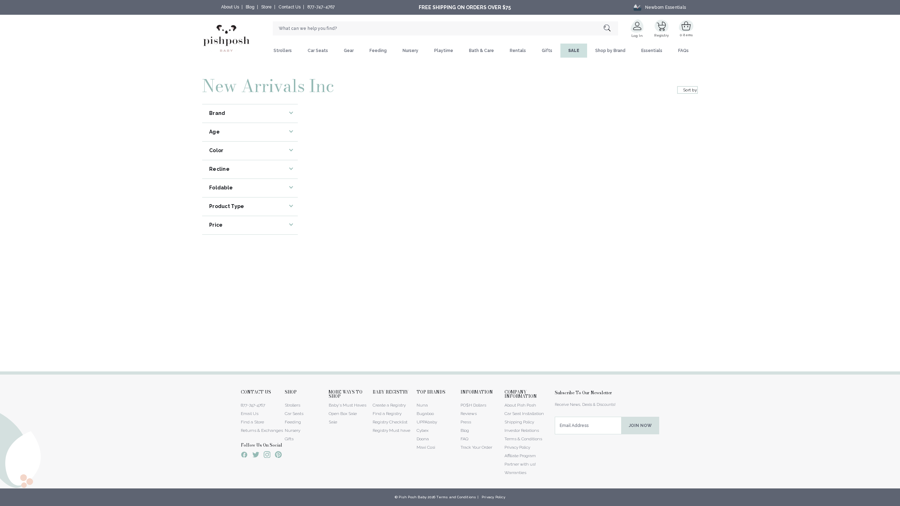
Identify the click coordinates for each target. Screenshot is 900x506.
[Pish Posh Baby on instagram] (267, 455)
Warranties (515, 472)
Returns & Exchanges (262, 430)
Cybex (423, 430)
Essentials (651, 50)
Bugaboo (425, 413)
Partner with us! (520, 464)
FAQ (464, 438)
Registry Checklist (390, 422)
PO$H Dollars (473, 405)
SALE (573, 50)
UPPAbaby (427, 422)
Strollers (283, 50)
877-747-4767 (321, 7)
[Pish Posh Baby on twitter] (255, 456)
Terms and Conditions (456, 497)
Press (466, 422)
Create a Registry (389, 405)
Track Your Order (476, 447)
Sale (333, 422)
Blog (250, 7)
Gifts (547, 50)
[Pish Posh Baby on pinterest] (278, 455)
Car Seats (318, 50)
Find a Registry (387, 413)
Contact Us (289, 7)
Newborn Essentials (665, 7)
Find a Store (252, 422)
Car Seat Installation (524, 413)
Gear (349, 50)
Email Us (249, 413)
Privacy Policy (517, 447)
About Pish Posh (520, 405)
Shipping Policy (519, 422)
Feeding (378, 50)
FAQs (683, 50)
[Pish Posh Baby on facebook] (244, 455)
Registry (661, 35)
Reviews (469, 413)
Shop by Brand (610, 50)
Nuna (422, 405)
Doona (423, 438)
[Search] (611, 29)
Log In (637, 36)
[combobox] (445, 28)
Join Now (640, 425)
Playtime (443, 50)
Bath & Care (481, 50)
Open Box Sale (343, 413)
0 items (686, 35)
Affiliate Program (520, 455)
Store (266, 7)
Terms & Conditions (523, 438)
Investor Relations (521, 430)
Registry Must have (391, 430)
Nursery (410, 50)
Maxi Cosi (426, 447)
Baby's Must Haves (347, 405)
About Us (230, 7)
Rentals (518, 50)
